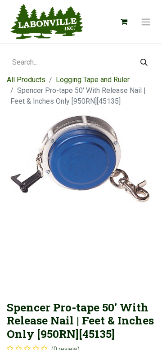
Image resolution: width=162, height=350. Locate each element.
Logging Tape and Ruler (93, 79)
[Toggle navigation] (145, 21)
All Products (26, 79)
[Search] (144, 62)
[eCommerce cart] (124, 22)
